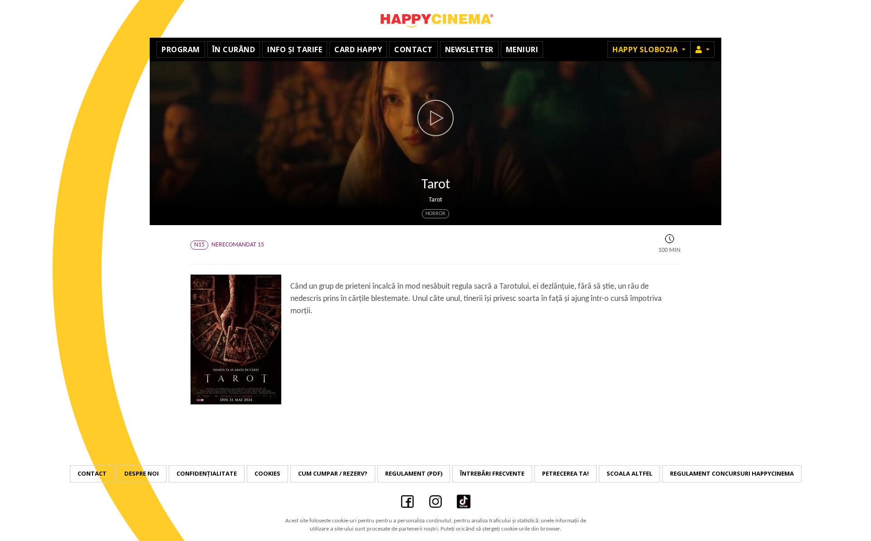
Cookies (267, 473)
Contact (413, 49)
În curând (233, 49)
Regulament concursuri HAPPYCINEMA (732, 473)
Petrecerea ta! (565, 473)
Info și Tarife (294, 49)
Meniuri (522, 49)
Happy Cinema (435, 19)
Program (180, 49)
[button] (702, 49)
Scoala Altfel (629, 473)
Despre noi (141, 473)
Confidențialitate (206, 473)
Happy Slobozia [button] (646, 49)
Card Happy (358, 49)
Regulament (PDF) (413, 473)
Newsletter (469, 49)
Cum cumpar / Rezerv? (332, 473)
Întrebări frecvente (492, 473)
